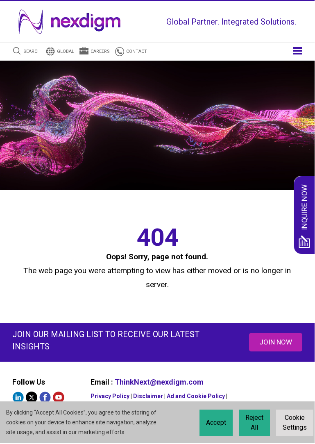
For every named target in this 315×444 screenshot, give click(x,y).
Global (65, 51)
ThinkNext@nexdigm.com (159, 382)
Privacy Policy (110, 396)
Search (32, 51)
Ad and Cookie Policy (196, 396)
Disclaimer (148, 396)
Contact (136, 51)
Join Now (275, 342)
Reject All (254, 422)
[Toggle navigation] (297, 50)
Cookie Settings (295, 422)
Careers (100, 51)
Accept (216, 422)
